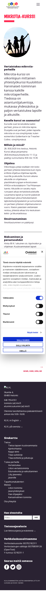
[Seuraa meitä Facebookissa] (6, 568)
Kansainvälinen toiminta (19, 497)
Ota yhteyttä (10, 501)
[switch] (39, 306)
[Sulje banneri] (42, 253)
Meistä (7, 484)
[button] (38, 4)
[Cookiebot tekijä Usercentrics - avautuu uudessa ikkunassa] (27, 253)
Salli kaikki (23, 340)
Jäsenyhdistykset (16, 491)
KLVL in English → (12, 420)
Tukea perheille (11, 462)
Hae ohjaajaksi (15, 494)
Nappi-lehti (13, 451)
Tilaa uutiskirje (15, 454)
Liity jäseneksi (15, 474)
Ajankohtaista (14, 448)
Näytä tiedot (32, 332)
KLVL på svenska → (13, 426)
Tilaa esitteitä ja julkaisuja (20, 457)
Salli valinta (23, 345)
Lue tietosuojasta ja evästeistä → (20, 530)
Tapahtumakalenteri (14, 481)
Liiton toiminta (15, 488)
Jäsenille (12, 477)
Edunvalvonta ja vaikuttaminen (23, 471)
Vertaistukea (14, 465)
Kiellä (23, 351)
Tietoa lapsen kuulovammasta (22, 445)
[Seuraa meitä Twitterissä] (12, 568)
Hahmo (20, 583)
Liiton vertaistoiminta (18, 468)
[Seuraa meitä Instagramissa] (18, 568)
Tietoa (7, 442)
